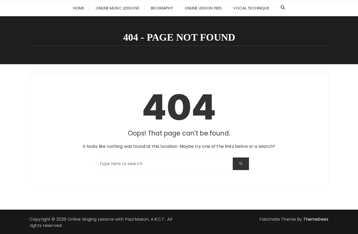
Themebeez (315, 219)
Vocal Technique (251, 8)
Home (78, 8)
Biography (162, 8)
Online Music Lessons (117, 8)
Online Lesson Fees (203, 8)
